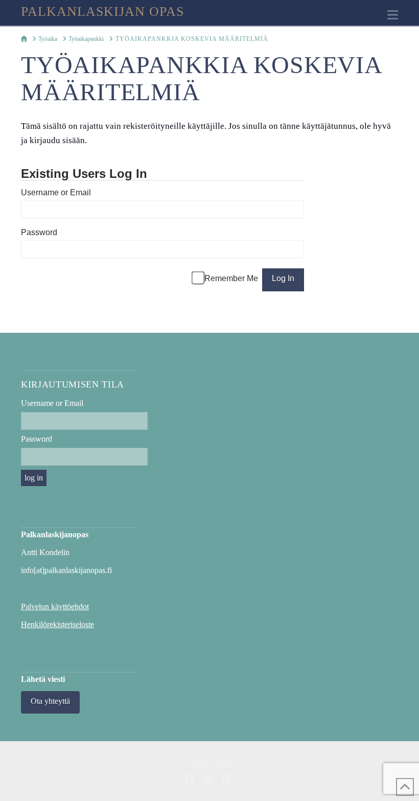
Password (39, 232)
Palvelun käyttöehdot (55, 606)
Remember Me (231, 278)
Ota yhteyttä (50, 701)
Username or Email (56, 192)
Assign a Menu (209, 763)
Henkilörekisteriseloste (57, 624)
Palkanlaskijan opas (102, 11)
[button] (392, 15)
